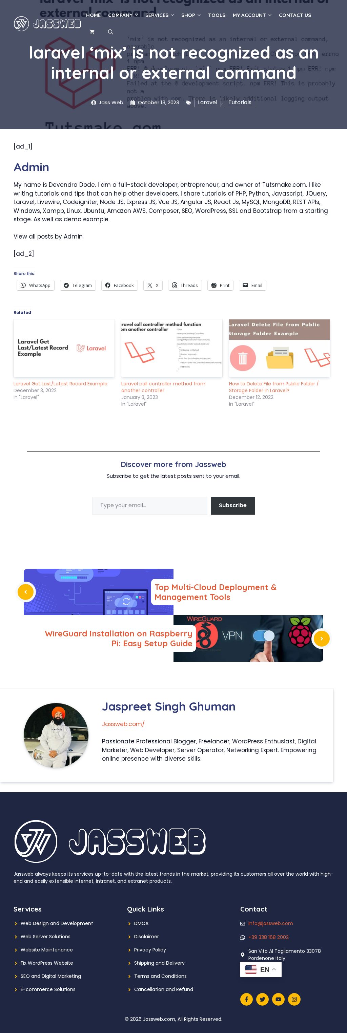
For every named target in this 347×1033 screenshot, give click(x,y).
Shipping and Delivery (159, 963)
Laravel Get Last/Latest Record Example (60, 383)
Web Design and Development (57, 923)
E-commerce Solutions (48, 989)
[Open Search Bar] (110, 32)
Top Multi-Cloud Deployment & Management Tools (216, 592)
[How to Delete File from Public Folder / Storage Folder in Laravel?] (279, 348)
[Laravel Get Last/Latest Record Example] (64, 348)
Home (93, 15)
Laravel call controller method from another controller (163, 387)
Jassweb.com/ (123, 724)
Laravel (207, 102)
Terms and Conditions (160, 976)
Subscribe (233, 505)
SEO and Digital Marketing (51, 976)
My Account (249, 15)
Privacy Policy (150, 949)
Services (156, 15)
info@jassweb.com (270, 923)
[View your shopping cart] (92, 32)
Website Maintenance (47, 949)
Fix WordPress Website (47, 963)
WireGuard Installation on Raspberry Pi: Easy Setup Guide (118, 638)
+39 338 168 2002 (268, 937)
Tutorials (239, 102)
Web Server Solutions (45, 936)
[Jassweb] (48, 23)
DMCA (141, 923)
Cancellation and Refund (163, 989)
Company (120, 15)
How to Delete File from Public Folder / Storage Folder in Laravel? (274, 387)
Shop (188, 15)
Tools (216, 15)
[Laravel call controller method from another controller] (171, 348)
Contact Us (295, 15)
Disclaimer (146, 936)
